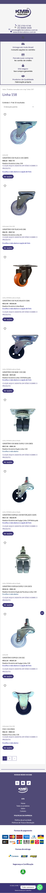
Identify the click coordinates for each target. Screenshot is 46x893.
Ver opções (8, 176)
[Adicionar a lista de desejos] (5, 114)
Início (4, 89)
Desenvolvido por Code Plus (23, 890)
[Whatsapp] (40, 887)
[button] (23, 37)
